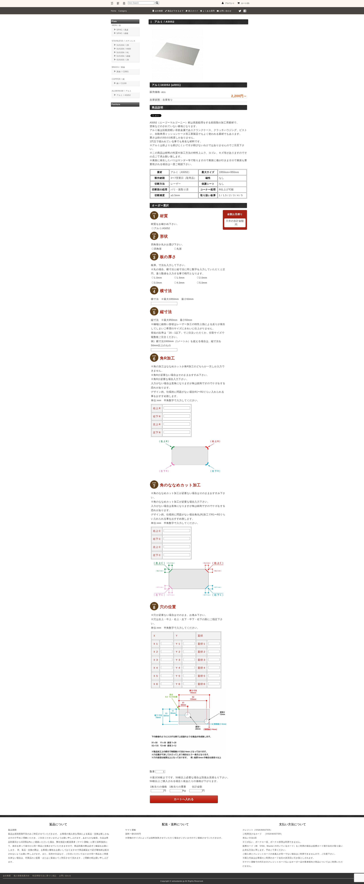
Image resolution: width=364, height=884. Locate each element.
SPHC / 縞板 (122, 33)
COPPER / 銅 (118, 79)
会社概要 (7, 876)
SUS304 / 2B (123, 45)
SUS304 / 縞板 (123, 56)
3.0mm (158, 282)
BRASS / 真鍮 (118, 67)
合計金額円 (198, 788)
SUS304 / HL (123, 52)
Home (113, 11)
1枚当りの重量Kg (177, 788)
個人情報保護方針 (22, 876)
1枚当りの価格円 (158, 788)
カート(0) (245, 3)
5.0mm (203, 282)
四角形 (158, 248)
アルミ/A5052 (162, 228)
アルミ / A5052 (124, 95)
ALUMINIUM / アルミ (122, 91)
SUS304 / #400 (124, 49)
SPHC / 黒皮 (122, 30)
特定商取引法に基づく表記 (44, 876)
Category (122, 11)
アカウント (230, 3)
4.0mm (181, 282)
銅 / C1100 (122, 83)
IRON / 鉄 (116, 25)
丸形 (179, 248)
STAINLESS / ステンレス (123, 41)
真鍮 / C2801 (123, 71)
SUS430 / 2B (123, 60)
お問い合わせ (65, 876)
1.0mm (158, 277)
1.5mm (181, 277)
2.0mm (203, 277)
